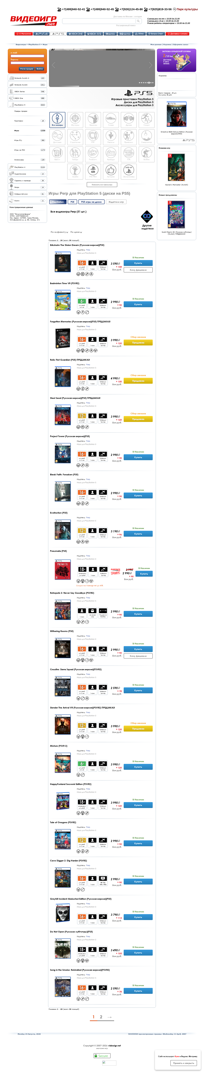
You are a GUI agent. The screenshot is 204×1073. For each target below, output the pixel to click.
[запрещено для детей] (82, 570)
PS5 (58, 34)
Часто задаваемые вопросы (155, 34)
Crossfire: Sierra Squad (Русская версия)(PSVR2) (76, 669)
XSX (94, 34)
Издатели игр (116, 201)
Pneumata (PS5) (58, 551)
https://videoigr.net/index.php (33, 21)
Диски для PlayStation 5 (138, 102)
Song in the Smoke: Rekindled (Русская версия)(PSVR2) (80, 969)
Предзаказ (138, 342)
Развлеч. (93, 159)
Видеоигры (21, 44)
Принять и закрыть (183, 1063)
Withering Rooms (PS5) (61, 631)
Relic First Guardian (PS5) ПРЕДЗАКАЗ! (70, 359)
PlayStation (58, 201)
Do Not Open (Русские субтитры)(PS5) (71, 931)
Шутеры (75, 125)
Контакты (24, 34)
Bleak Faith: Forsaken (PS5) (64, 474)
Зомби (75, 176)
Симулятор (146, 142)
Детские (57, 142)
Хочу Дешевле (138, 269)
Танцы (75, 159)
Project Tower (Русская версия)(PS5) (70, 436)
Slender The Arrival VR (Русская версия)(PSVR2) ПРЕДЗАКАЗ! (82, 707)
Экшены (93, 125)
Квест (57, 159)
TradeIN (139, 34)
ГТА (128, 159)
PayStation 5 (188, 140)
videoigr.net (114, 1045)
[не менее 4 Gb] (92, 612)
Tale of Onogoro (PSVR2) (63, 822)
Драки (129, 125)
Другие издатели (148, 227)
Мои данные (156, 44)
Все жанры (57, 125)
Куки (177, 1056)
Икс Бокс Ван (76, 34)
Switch (110, 34)
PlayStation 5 (34, 44)
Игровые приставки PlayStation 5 (132, 99)
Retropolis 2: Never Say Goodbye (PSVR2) (72, 592)
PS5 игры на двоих (91, 201)
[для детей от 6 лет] (82, 302)
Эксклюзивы (129, 176)
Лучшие (111, 176)
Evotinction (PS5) (58, 512)
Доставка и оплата (177, 34)
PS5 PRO (93, 176)
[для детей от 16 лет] (82, 264)
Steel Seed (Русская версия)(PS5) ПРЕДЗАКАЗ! (75, 398)
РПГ (93, 142)
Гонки (111, 125)
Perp (88, 250)
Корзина (167, 44)
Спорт (147, 125)
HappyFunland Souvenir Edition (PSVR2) (70, 784)
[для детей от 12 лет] (82, 417)
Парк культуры (187, 9)
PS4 (41, 34)
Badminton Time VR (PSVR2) (64, 283)
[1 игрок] (92, 264)
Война (146, 159)
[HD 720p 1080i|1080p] (103, 880)
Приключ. (128, 142)
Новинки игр (164, 148)
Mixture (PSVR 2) (58, 745)
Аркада (111, 159)
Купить (138, 263)
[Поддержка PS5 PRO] (103, 612)
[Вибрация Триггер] (103, 264)
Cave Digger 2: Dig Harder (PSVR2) (68, 860)
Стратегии (75, 142)
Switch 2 (125, 34)
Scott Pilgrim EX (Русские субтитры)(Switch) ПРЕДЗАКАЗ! (177, 233)
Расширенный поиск (125, 25)
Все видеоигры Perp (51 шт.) (68, 211)
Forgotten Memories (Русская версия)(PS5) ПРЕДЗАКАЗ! (80, 321)
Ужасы (110, 142)
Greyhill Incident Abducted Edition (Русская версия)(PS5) (80, 898)
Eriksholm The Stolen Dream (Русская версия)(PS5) (77, 245)
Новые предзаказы (168, 195)
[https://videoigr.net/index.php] (33, 21)
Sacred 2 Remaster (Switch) (176, 185)
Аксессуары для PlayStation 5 (134, 105)
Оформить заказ (180, 44)
